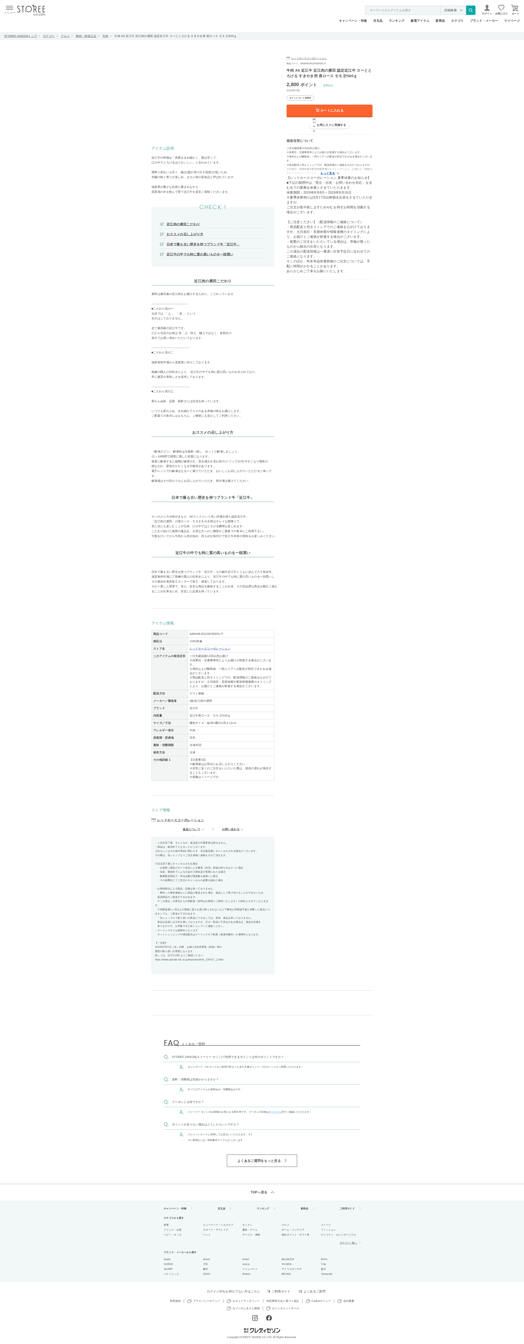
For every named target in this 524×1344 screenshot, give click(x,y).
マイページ (512, 20)
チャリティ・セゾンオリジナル (338, 1234)
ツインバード (249, 1269)
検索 (470, 10)
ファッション (328, 1229)
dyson (206, 1259)
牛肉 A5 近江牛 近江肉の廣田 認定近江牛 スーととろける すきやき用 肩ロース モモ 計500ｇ (175, 36)
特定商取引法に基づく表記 (283, 1300)
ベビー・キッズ (172, 1234)
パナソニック (171, 1274)
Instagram (255, 1318)
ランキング (397, 20)
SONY (206, 1274)
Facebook (269, 1318)
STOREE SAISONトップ (20, 36)
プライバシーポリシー (206, 1300)
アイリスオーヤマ (292, 1269)
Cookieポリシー (321, 1300)
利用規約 (175, 1300)
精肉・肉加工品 (86, 36)
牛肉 (105, 36)
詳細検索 (450, 10)
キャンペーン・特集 (353, 20)
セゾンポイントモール (285, 1308)
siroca (246, 1264)
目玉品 (378, 20)
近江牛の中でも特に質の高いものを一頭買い (200, 254)
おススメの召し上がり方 (185, 234)
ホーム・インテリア (293, 1229)
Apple (167, 1259)
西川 (323, 1269)
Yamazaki (326, 1274)
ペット (207, 1234)
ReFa (324, 1259)
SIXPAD (168, 1264)
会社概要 (348, 1300)
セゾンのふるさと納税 (246, 1308)
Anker (245, 1259)
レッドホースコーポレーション (210, 648)
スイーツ (326, 1224)
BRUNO (286, 1274)
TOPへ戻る (259, 1192)
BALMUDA (288, 1259)
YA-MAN (286, 1264)
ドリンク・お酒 (172, 1229)
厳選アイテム (420, 20)
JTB (205, 1264)
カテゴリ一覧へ (348, 1242)
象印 (205, 1269)
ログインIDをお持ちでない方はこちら (233, 1291)
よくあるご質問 (314, 1291)
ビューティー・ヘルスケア (218, 1224)
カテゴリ (49, 36)
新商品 (440, 20)
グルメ (65, 36)
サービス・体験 (251, 1234)
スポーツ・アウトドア (215, 1229)
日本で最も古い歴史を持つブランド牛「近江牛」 (203, 244)
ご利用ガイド (347, 1208)
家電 (166, 1224)
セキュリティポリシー (246, 1300)
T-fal (323, 1264)
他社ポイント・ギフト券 (295, 1234)
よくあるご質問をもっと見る (259, 1160)
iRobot (246, 1274)
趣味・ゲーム (249, 1229)
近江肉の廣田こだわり (183, 224)
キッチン (247, 1224)
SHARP (168, 1269)
